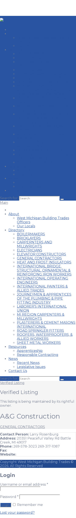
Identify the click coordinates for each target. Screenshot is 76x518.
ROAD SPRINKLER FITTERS (40, 150)
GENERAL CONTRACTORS (39, 78)
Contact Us (17, 191)
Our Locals (26, 46)
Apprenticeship (30, 170)
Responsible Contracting (37, 174)
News (13, 178)
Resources (17, 166)
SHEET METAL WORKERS (39, 162)
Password (9, 497)
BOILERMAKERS (31, 54)
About (13, 34)
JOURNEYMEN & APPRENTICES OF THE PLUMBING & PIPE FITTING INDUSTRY (44, 118)
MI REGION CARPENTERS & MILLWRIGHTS (40, 136)
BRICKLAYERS (29, 58)
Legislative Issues (31, 187)
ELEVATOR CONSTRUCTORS (41, 74)
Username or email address (24, 484)
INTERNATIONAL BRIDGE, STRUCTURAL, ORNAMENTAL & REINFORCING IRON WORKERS (44, 90)
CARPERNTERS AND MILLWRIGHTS (34, 64)
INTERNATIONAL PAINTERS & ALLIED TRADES (42, 108)
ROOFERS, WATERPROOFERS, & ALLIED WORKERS (45, 156)
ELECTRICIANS (29, 70)
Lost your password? (17, 513)
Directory (16, 50)
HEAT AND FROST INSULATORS (44, 82)
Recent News (28, 182)
